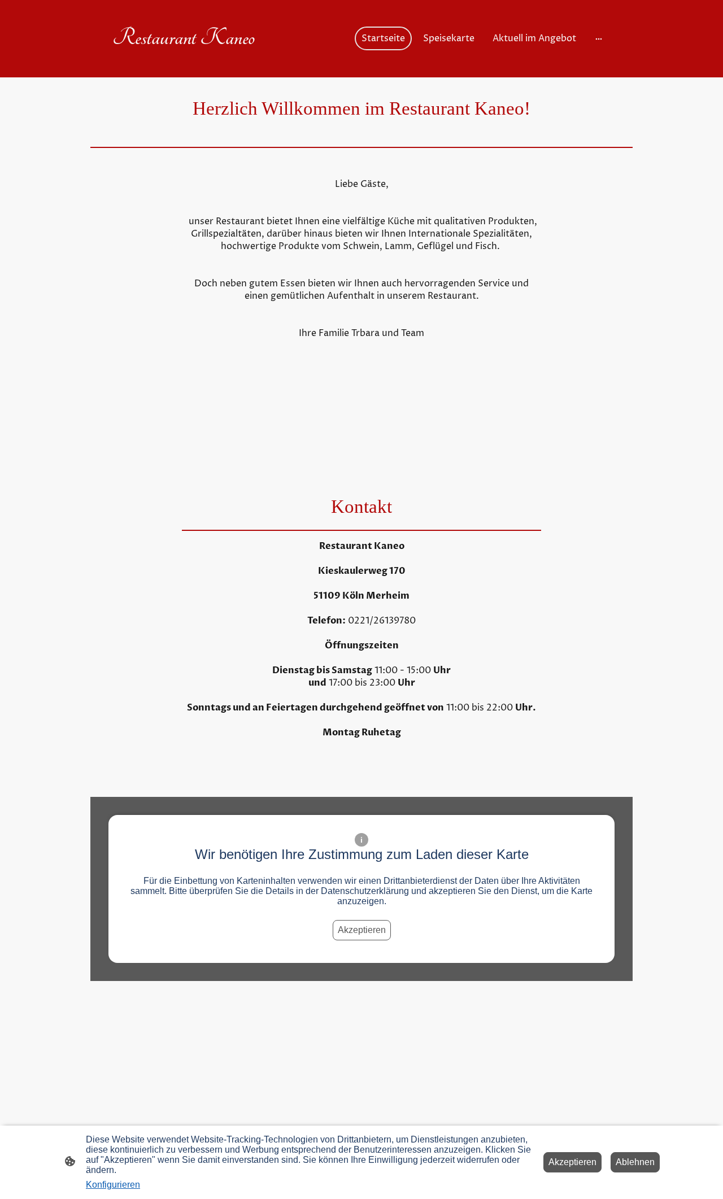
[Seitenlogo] (186, 61)
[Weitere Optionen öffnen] (598, 38)
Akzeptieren (362, 930)
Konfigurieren (113, 1184)
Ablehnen (635, 1162)
